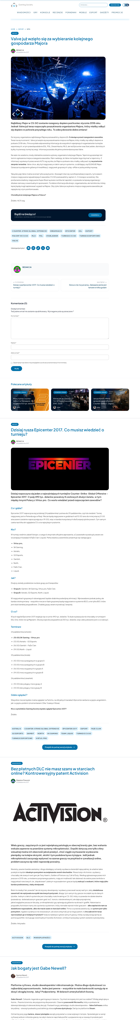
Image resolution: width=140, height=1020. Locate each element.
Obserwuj (95, 215)
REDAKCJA (20, 50)
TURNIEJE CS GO (68, 236)
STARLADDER (52, 236)
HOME (13, 29)
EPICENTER (70, 231)
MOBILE (83, 12)
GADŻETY (104, 12)
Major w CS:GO (30, 123)
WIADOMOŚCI (24, 12)
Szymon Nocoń (21, 975)
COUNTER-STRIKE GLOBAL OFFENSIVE (29, 231)
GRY (35, 12)
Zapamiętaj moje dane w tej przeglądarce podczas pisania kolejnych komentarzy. (40, 362)
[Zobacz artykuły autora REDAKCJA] (13, 51)
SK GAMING (52, 733)
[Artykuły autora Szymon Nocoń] (13, 976)
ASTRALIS (16, 729)
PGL (41, 236)
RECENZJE (58, 12)
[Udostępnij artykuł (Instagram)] (33, 248)
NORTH (41, 733)
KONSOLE (45, 12)
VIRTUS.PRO (41, 738)
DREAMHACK (56, 231)
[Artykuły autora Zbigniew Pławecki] (13, 781)
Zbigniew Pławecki (23, 780)
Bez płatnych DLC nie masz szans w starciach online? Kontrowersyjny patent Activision (53, 771)
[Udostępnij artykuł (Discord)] (48, 248)
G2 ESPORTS (17, 733)
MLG (34, 236)
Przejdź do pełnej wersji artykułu (58, 747)
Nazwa (13, 343)
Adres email (15, 353)
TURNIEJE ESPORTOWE (90, 236)
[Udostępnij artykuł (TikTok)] (38, 248)
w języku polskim (21, 703)
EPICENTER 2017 (70, 729)
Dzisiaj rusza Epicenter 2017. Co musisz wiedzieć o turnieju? (57, 432)
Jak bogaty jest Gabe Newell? (38, 968)
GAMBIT (30, 733)
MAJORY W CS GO (20, 236)
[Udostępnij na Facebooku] (29, 248)
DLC (28, 938)
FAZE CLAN (96, 729)
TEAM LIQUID (67, 733)
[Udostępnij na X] (43, 248)
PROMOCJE (117, 12)
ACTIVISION (17, 938)
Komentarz (15, 316)
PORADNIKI (71, 12)
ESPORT (93, 12)
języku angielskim (98, 700)
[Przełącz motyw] (125, 5)
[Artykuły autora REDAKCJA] (17, 269)
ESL (80, 231)
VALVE (15, 241)
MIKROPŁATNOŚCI (42, 938)
